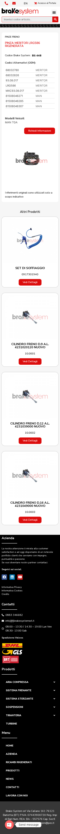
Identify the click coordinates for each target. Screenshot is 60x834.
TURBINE (11, 723)
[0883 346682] (6, 3)
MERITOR (41, 70)
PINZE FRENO (12, 36)
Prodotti (12, 770)
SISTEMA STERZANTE (19, 698)
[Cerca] (55, 19)
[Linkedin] (12, 577)
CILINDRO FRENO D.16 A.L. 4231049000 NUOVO (30, 504)
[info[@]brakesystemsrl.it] (14, 3)
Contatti (12, 787)
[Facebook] (4, 577)
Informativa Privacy (12, 587)
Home (9, 745)
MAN (39, 96)
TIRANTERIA (13, 715)
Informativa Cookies (12, 590)
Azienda (11, 754)
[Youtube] (20, 577)
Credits (5, 594)
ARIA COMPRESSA (17, 682)
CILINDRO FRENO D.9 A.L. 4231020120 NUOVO (30, 345)
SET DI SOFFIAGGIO (30, 268)
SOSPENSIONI (14, 707)
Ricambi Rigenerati (19, 762)
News (10, 779)
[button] (54, 12)
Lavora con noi (17, 795)
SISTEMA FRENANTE (18, 690)
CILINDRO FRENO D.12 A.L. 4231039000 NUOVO (30, 425)
